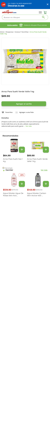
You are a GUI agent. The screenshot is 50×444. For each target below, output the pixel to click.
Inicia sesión (12, 25)
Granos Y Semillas (21, 32)
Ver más (44, 170)
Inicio (2, 32)
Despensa (9, 32)
